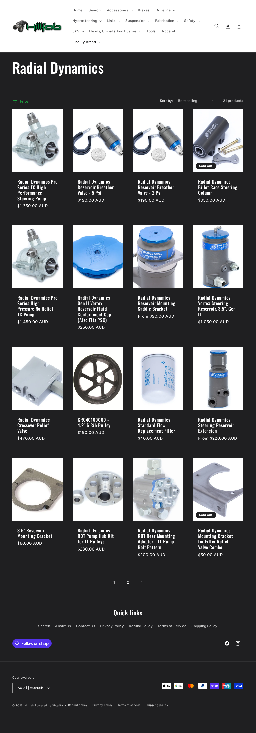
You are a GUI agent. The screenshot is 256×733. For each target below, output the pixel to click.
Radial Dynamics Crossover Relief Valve (34, 425)
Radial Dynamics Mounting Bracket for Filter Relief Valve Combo (215, 539)
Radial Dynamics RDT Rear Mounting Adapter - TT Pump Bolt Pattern (156, 539)
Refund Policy (141, 626)
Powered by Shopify (49, 705)
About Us (63, 626)
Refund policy (78, 705)
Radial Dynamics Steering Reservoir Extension (216, 425)
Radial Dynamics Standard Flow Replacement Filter (156, 425)
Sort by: (166, 101)
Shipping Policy (205, 626)
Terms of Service (172, 626)
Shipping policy (157, 705)
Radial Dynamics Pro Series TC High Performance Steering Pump (38, 190)
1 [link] (115, 582)
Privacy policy (102, 705)
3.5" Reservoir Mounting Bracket (35, 533)
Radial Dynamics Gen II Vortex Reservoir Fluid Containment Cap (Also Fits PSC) (95, 309)
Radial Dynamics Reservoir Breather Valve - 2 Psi (156, 187)
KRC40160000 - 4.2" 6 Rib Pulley (94, 422)
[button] (119, 10)
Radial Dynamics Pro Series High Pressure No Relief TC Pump (38, 306)
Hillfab (29, 705)
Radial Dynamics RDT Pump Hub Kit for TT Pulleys (96, 536)
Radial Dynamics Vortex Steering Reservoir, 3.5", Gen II (217, 306)
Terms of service (129, 705)
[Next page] (141, 582)
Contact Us (86, 626)
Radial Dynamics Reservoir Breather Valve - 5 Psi (96, 187)
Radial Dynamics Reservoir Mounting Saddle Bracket (157, 303)
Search (44, 626)
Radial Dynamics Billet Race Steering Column (218, 187)
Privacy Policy (112, 626)
